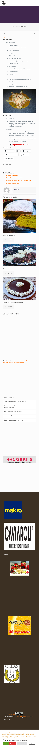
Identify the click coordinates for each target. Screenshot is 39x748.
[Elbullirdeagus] (3, 2)
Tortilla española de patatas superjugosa (15, 401)
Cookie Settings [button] (22, 744)
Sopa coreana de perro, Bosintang (13, 411)
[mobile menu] (36, 2)
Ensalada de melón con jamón (14, 177)
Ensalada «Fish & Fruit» (12, 183)
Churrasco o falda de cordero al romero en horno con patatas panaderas (18, 406)
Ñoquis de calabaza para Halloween (13, 420)
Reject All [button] (12, 744)
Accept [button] (6, 744)
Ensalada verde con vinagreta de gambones (18, 180)
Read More (32, 744)
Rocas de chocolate (8, 269)
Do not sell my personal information (16, 740)
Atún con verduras (9, 416)
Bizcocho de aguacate (9, 235)
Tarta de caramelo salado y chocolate (13, 302)
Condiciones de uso (9, 714)
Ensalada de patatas (12, 175)
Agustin (16, 189)
